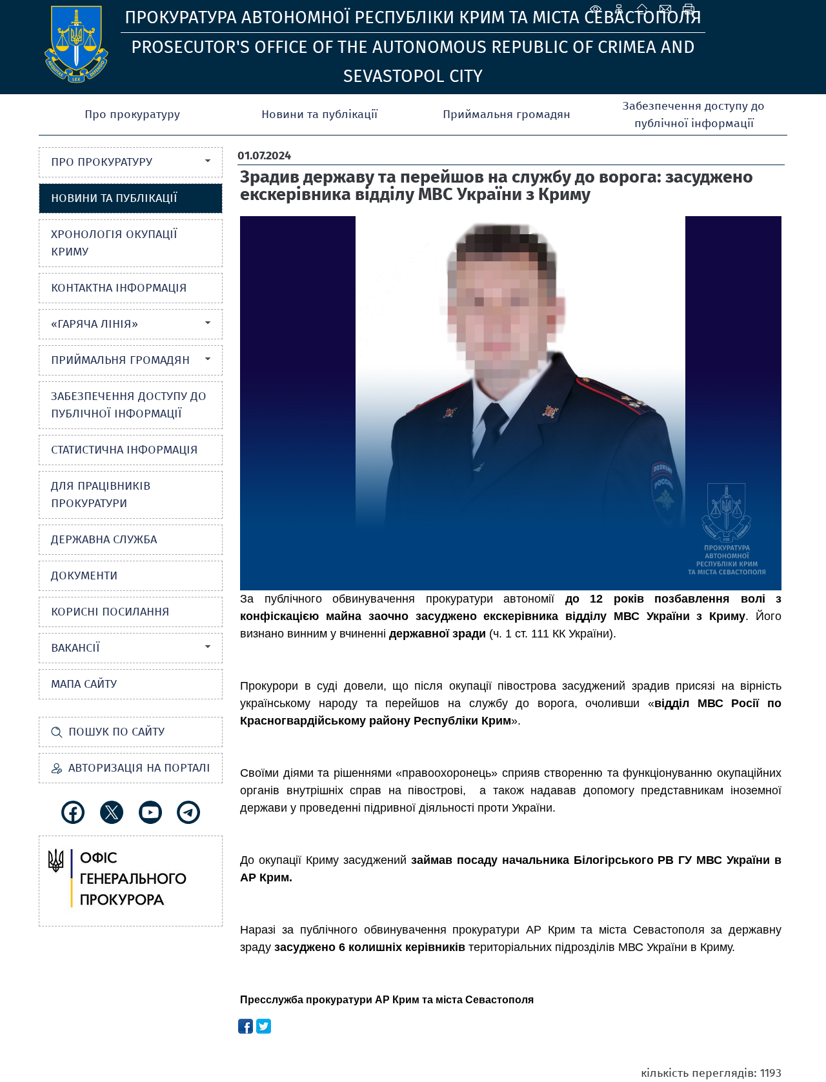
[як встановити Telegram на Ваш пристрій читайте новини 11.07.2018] (188, 812)
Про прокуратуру (132, 114)
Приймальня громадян (506, 114)
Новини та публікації (319, 114)
